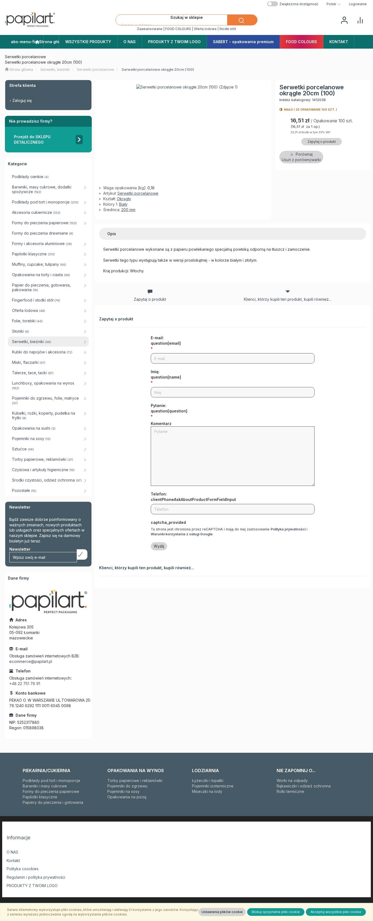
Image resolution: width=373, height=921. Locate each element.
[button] (333, 4)
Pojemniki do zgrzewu (127, 786)
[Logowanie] (344, 19)
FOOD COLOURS (178, 29)
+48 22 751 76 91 (24, 683)
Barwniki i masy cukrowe (45, 786)
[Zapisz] (82, 554)
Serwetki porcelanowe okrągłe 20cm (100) (158, 69)
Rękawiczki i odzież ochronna (304, 786)
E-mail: (166, 340)
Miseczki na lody (207, 791)
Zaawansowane (149, 29)
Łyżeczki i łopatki (207, 780)
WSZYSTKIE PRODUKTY (88, 41)
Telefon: (193, 497)
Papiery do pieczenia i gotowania (53, 802)
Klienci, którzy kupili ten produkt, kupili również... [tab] (287, 299)
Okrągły (124, 198)
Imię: (166, 374)
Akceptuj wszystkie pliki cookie (335, 912)
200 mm (128, 209)
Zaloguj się (22, 100)
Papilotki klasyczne (40, 797)
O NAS (12, 852)
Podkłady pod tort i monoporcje (51, 780)
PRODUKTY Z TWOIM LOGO (32, 885)
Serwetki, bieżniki (55, 69)
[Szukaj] (242, 20)
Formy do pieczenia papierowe (51, 791)
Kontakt (13, 860)
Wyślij (159, 546)
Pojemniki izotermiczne (212, 786)
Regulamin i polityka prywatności (36, 877)
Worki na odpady (292, 780)
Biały (123, 204)
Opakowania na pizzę (126, 797)
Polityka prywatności (288, 529)
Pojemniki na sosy (123, 791)
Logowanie (358, 4)
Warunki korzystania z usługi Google (181, 534)
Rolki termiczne (290, 791)
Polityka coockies (23, 868)
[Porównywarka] (360, 19)
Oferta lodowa (205, 29)
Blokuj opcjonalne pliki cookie (276, 912)
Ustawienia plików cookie (222, 912)
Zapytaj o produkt (321, 142)
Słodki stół (227, 29)
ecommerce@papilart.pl (30, 661)
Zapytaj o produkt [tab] (150, 299)
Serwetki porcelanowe (95, 69)
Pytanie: (169, 408)
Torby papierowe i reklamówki (134, 780)
